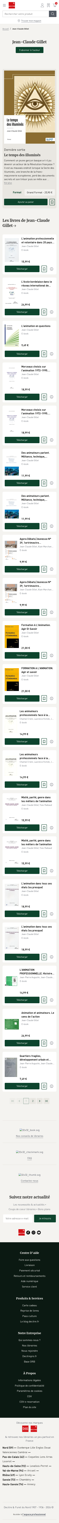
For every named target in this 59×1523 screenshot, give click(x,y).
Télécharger (22, 268)
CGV (29, 1396)
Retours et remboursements (29, 1275)
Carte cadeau (29, 1305)
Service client (29, 1286)
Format (17, 192)
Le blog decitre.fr (29, 1321)
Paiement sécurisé (29, 1270)
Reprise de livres (29, 1310)
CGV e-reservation (29, 1401)
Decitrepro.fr (29, 1356)
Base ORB (29, 1361)
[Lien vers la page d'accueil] (12, 5)
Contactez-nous (29, 1180)
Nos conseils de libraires (29, 1135)
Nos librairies (29, 1345)
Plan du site (29, 1407)
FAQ (29, 1158)
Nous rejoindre (29, 1350)
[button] (29, 170)
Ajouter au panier (26, 201)
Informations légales (29, 1380)
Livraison (30, 1265)
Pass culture (29, 1316)
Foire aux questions (29, 1259)
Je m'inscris (45, 1218)
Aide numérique (29, 1281)
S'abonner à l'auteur (29, 50)
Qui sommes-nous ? (29, 1340)
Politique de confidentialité (29, 1385)
